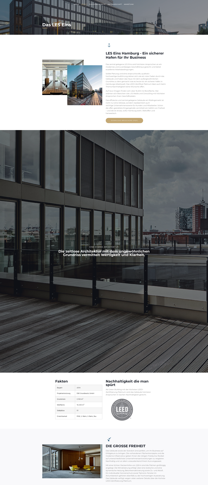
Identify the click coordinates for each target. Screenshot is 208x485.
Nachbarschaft (115, 4)
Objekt (84, 4)
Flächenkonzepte (97, 4)
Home (76, 4)
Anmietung (129, 4)
